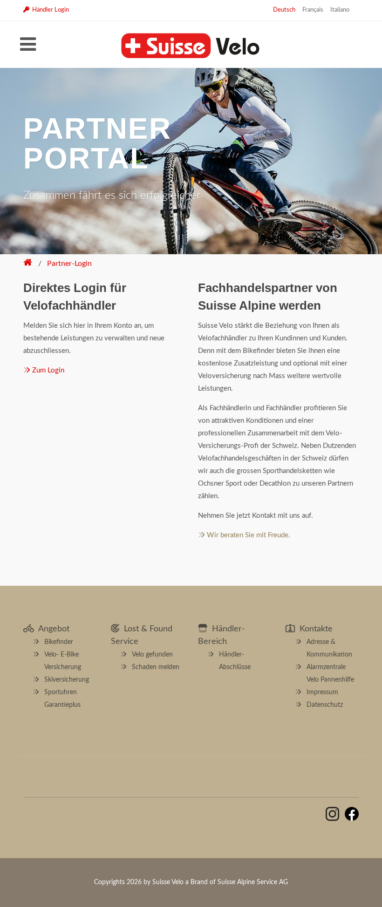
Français (312, 10)
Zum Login (47, 370)
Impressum (322, 692)
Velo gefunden (152, 654)
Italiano (339, 10)
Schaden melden (155, 667)
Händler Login (49, 10)
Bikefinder (58, 642)
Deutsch (284, 10)
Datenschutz (325, 705)
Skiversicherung (66, 680)
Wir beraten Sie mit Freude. (247, 535)
